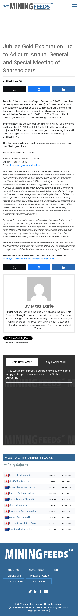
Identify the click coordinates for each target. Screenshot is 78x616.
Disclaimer (14, 575)
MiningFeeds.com (33, 604)
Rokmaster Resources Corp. (23, 511)
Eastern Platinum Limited (21, 493)
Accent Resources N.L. (20, 517)
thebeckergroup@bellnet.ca (25, 165)
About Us (13, 569)
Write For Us (41, 581)
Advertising (36, 569)
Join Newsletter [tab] (22, 362)
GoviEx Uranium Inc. (19, 481)
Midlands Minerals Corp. (21, 475)
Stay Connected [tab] (55, 362)
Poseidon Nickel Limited (21, 529)
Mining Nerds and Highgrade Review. (48, 609)
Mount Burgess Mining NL (22, 499)
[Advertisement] (39, 22)
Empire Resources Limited (22, 487)
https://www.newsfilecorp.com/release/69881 (28, 258)
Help (56, 569)
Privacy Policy (39, 575)
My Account (15, 581)
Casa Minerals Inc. (18, 505)
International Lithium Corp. (22, 523)
